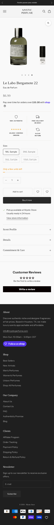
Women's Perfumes (12, 375)
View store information (17, 218)
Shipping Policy (10, 452)
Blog (5, 421)
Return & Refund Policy (14, 457)
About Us (7, 401)
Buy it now (27, 200)
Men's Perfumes (11, 370)
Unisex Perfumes (11, 380)
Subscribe (11, 494)
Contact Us (8, 406)
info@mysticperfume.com (15, 331)
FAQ (5, 411)
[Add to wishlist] (38, 191)
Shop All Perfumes (12, 385)
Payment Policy (10, 447)
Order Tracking (10, 442)
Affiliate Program (11, 437)
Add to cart (18, 191)
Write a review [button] (27, 289)
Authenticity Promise (13, 416)
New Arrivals (9, 365)
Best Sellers (9, 360)
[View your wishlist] (46, 517)
